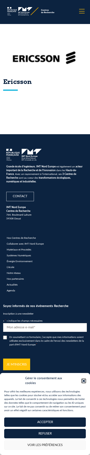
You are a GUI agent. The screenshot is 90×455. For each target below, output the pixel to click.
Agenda (11, 290)
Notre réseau (14, 273)
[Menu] (82, 11)
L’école (10, 267)
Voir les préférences (45, 445)
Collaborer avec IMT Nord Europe (25, 244)
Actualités (12, 284)
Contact (20, 196)
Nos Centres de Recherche (21, 238)
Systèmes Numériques (19, 255)
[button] (84, 381)
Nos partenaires (15, 279)
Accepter (45, 422)
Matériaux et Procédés (19, 249)
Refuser (45, 433)
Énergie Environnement (19, 261)
